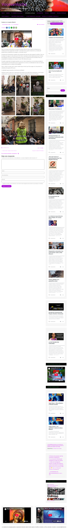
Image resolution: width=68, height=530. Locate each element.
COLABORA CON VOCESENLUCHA (56, 23)
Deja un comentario (41, 24)
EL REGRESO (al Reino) (6, 147)
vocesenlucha (16, 24)
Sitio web (3, 179)
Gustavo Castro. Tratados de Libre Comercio (9, 19)
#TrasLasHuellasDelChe (53, 459)
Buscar (48, 88)
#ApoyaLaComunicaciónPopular (56, 466)
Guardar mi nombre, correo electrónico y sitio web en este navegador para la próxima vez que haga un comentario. (23, 183)
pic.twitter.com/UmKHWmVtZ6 (54, 469)
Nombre (2, 170)
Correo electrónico (4, 175)
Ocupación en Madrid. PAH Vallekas (38, 19)
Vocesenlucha (14, 4)
